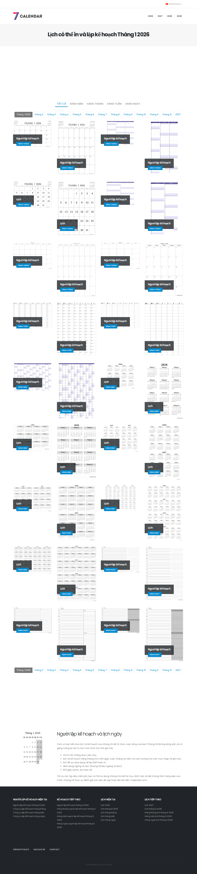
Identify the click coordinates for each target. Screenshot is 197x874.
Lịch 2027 (149, 805)
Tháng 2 (38, 114)
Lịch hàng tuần (108, 816)
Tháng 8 (115, 114)
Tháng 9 (127, 114)
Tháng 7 (102, 114)
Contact (55, 849)
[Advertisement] (98, 73)
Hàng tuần (114, 104)
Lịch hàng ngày (108, 820)
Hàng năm (76, 104)
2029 (179, 16)
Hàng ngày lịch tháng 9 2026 (159, 820)
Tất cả (61, 104)
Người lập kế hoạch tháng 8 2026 (29, 805)
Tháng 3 (51, 114)
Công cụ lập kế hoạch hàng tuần (28, 812)
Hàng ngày (132, 104)
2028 (169, 16)
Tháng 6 (89, 114)
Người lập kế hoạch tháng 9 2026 (73, 805)
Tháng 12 (167, 114)
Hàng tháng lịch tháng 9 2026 (159, 812)
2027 (160, 16)
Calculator (39, 849)
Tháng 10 (141, 114)
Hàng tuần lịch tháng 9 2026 (158, 816)
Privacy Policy (21, 849)
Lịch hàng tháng (109, 812)
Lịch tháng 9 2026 (153, 809)
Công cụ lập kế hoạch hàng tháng (29, 809)
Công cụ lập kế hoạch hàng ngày (29, 816)
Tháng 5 (76, 114)
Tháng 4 (64, 114)
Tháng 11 (154, 114)
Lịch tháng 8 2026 (109, 809)
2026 (150, 16)
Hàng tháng (95, 104)
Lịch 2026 (105, 805)
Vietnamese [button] (174, 4)
